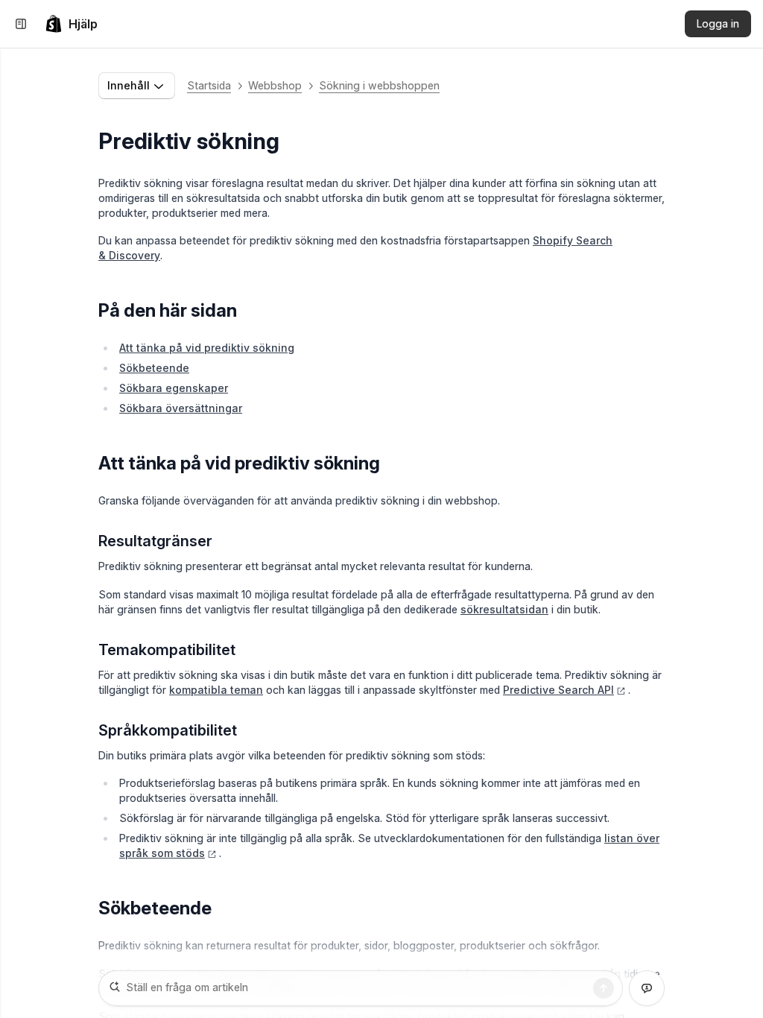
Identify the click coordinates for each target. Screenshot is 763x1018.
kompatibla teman (216, 689)
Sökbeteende (154, 367)
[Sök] (603, 988)
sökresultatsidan (504, 609)
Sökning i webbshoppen (379, 85)
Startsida (209, 85)
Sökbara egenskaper (173, 388)
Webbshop (275, 85)
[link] (71, 24)
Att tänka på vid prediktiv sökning (206, 347)
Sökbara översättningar (180, 408)
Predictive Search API (558, 689)
